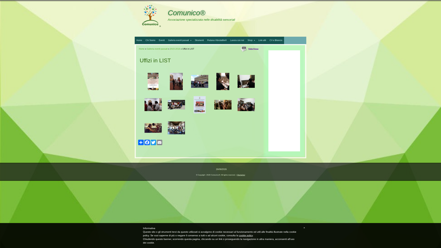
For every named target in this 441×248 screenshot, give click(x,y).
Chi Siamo (150, 40)
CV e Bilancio (276, 40)
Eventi (162, 40)
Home (139, 40)
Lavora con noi (237, 40)
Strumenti (199, 40)
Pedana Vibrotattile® (217, 40)
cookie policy (246, 235)
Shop (250, 40)
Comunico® (186, 13)
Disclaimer (241, 175)
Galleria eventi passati (178, 40)
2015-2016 (175, 49)
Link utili (262, 40)
